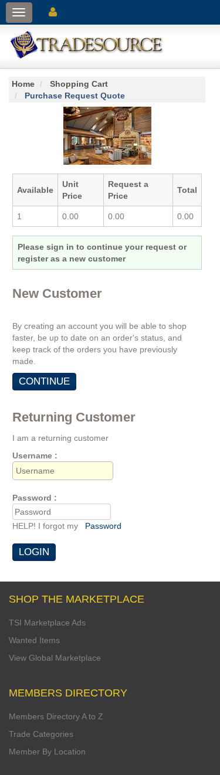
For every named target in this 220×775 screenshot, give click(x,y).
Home (23, 84)
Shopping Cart (79, 84)
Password (103, 526)
